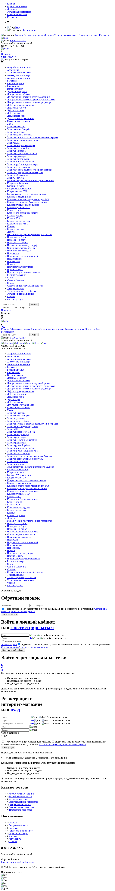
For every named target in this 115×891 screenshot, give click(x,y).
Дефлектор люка (15, 110)
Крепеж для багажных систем (22, 213)
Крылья (11, 226)
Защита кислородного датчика (22, 140)
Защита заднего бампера (19, 134)
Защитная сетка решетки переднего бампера (29, 169)
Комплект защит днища (19, 196)
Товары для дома (15, 288)
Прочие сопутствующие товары (23, 272)
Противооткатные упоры (20, 267)
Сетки (10, 277)
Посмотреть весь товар (20, 810)
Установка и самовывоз (19, 11)
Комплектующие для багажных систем (27, 202)
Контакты (12, 17)
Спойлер (11, 283)
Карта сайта (15, 839)
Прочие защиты (15, 269)
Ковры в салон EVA (17, 191)
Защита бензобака (16, 126)
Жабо (10, 124)
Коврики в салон (15, 186)
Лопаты (11, 231)
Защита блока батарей (18, 129)
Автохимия (13, 70)
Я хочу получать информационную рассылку (28, 741)
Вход (17, 27)
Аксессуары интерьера (18, 75)
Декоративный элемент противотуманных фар (31, 99)
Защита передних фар (18, 148)
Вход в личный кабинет (13, 650)
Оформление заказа (17, 6)
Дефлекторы (13, 113)
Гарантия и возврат (17, 14)
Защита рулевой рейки (18, 159)
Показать (5, 310)
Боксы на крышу (15, 83)
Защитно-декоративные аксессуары (25, 172)
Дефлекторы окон (16, 115)
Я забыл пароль (9, 644)
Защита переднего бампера (21, 145)
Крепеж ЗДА (13, 218)
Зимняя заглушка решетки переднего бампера (30, 180)
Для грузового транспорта (20, 118)
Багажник (12, 80)
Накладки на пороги (17, 242)
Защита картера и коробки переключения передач (32, 137)
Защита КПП (14, 142)
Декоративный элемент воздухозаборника (28, 97)
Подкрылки (13, 253)
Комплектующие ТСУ (18, 207)
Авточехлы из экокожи (19, 72)
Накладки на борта (17, 240)
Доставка (12, 9)
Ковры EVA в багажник (19, 188)
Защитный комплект (17, 175)
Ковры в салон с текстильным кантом (26, 194)
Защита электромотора (18, 167)
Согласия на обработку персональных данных (24, 647)
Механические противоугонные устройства (29, 234)
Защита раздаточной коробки (22, 153)
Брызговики (13, 86)
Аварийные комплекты (19, 67)
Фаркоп (11, 296)
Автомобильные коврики (21, 793)
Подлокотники (14, 258)
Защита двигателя (16, 132)
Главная (11, 3)
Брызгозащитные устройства (23, 801)
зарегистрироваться (32, 627)
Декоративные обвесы (18, 94)
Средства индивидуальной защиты (25, 285)
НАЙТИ (34, 304)
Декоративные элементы (21, 807)
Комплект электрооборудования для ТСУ (28, 199)
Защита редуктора (16, 156)
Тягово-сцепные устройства (21, 291)
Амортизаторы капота (18, 78)
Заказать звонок (9, 614)
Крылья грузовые (16, 229)
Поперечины (13, 261)
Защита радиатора (16, 151)
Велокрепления (15, 89)
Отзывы (13, 841)
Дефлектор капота (16, 107)
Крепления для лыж (17, 223)
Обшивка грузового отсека (21, 248)
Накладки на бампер (17, 237)
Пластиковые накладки (19, 250)
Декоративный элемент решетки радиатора (29, 102)
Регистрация (29, 30)
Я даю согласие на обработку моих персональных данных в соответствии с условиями (53, 743)
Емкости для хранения (18, 121)
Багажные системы (18, 799)
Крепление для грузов (18, 221)
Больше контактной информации (18, 862)
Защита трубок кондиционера (22, 164)
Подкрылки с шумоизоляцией (22, 256)
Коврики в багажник (17, 183)
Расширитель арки (16, 275)
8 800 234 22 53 (18, 40)
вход (15, 709)
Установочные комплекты (20, 294)
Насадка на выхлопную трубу (22, 245)
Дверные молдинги (17, 91)
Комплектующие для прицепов (23, 204)
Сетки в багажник (16, 280)
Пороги (11, 264)
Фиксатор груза (15, 299)
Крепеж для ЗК (15, 215)
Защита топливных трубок (20, 161)
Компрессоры (14, 210)
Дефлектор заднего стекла (20, 105)
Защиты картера (15, 178)
